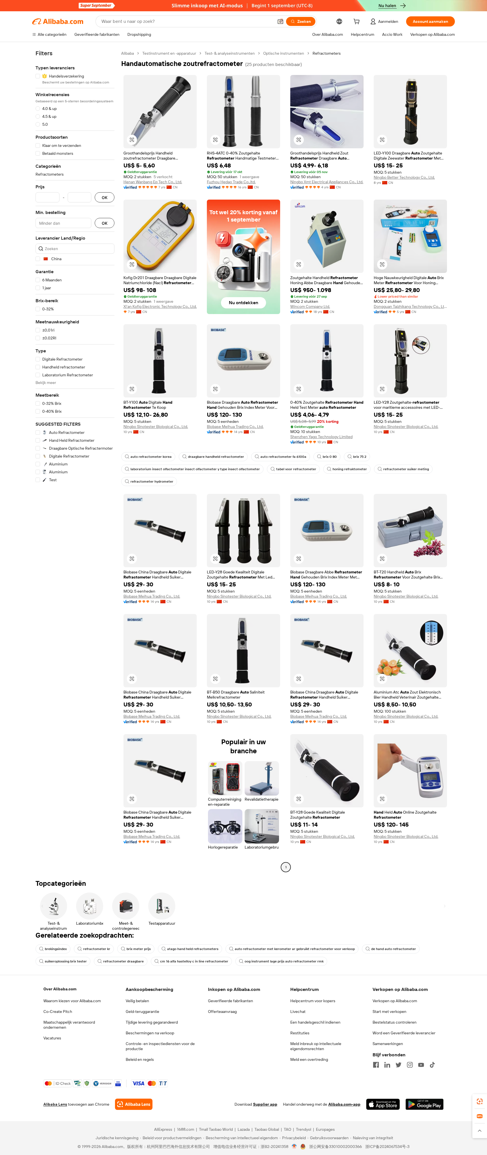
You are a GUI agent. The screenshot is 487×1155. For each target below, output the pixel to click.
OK (104, 197)
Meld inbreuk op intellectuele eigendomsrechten (315, 1046)
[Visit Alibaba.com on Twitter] (398, 1064)
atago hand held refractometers (192, 949)
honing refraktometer (350, 469)
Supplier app (265, 1104)
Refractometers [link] (327, 53)
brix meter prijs (139, 949)
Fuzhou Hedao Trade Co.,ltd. (231, 182)
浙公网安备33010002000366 (335, 1146)
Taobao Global (266, 1129)
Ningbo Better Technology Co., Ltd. (404, 177)
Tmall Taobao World (216, 1129)
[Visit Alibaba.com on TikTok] (432, 1064)
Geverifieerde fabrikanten (230, 1001)
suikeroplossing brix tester (66, 961)
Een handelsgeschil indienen (315, 1022)
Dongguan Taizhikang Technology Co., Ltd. (410, 306)
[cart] (357, 22)
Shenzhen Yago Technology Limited (321, 436)
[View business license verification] (294, 1146)
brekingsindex (56, 949)
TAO (287, 1129)
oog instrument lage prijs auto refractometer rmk (284, 961)
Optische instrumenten (283, 53)
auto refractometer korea (151, 457)
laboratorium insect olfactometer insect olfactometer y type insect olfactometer (195, 469)
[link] (479, 1101)
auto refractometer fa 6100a (283, 457)
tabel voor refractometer (296, 469)
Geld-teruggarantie (142, 1011)
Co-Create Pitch (57, 1011)
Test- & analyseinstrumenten (230, 53)
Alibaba (127, 53)
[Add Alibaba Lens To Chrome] (133, 1104)
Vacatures (52, 1038)
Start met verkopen (389, 1011)
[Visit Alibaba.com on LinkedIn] (387, 1064)
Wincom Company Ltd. (310, 306)
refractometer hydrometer (151, 481)
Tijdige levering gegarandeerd (152, 1022)
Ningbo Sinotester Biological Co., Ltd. (155, 426)
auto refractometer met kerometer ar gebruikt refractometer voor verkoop (295, 949)
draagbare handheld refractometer (216, 457)
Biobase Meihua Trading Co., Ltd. (235, 426)
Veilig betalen (137, 1001)
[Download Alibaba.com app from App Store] (383, 1104)
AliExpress (163, 1129)
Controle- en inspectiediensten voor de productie (160, 1046)
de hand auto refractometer (393, 949)
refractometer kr (96, 949)
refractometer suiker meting (406, 469)
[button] (280, 21)
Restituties (299, 1033)
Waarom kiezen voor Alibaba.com (72, 1001)
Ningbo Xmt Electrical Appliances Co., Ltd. (326, 182)
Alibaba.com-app (344, 1104)
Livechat (298, 1011)
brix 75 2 (359, 457)
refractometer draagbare (123, 961)
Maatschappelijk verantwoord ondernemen (69, 1025)
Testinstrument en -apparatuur (169, 53)
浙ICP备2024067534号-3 (387, 1146)
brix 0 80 (330, 457)
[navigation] (75, 460)
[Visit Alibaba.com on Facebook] (376, 1064)
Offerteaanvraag (222, 1011)
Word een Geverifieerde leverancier (404, 1033)
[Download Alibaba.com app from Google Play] (425, 1104)
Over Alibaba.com (59, 989)
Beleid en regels (140, 1059)
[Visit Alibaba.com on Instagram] (409, 1064)
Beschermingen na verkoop (150, 1033)
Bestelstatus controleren (395, 1022)
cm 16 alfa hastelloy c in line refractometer (194, 961)
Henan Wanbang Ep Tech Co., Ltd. (152, 182)
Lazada (244, 1129)
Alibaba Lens (55, 1104)
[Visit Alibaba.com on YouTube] (421, 1064)
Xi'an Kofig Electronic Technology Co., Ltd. (160, 306)
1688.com (185, 1129)
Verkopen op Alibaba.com (395, 1001)
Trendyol (303, 1129)
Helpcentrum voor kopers (312, 1001)
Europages (325, 1129)
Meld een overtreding (309, 1059)
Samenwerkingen (388, 1043)
